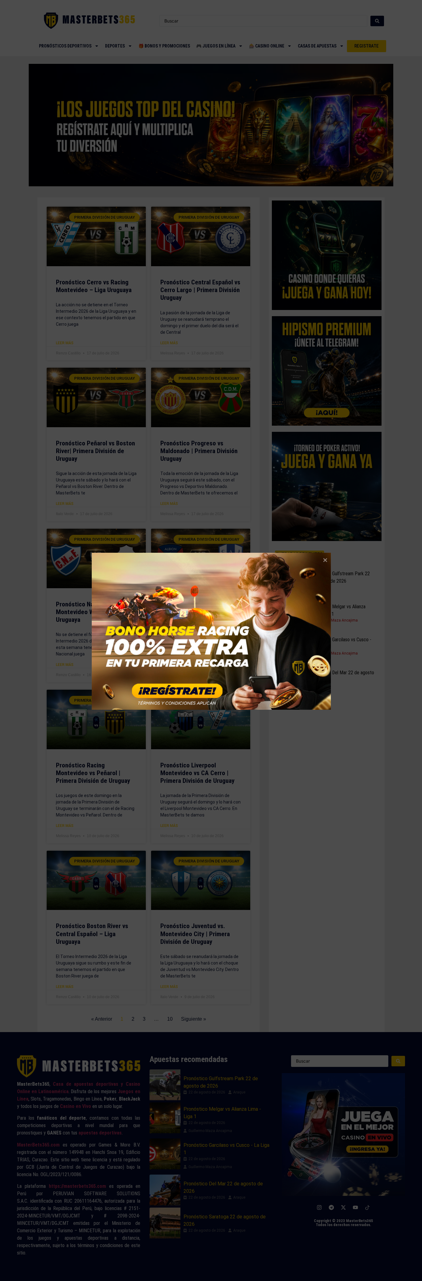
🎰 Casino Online (266, 45)
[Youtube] (355, 1207)
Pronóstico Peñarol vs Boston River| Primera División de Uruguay (95, 451)
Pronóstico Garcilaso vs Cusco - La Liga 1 (340, 643)
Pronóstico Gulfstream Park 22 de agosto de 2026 (339, 577)
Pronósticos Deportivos (65, 45)
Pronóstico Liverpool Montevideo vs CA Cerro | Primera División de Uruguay (197, 773)
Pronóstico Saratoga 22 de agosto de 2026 (225, 1220)
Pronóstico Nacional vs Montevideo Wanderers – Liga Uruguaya (96, 612)
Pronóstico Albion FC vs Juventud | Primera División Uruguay (196, 612)
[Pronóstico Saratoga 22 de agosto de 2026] (165, 1223)
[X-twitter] (343, 1207)
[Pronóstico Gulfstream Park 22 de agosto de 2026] (290, 579)
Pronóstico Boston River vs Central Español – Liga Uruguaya (92, 933)
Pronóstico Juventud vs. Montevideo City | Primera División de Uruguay (195, 933)
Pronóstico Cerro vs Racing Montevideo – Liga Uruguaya (94, 286)
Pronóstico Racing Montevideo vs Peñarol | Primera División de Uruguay (93, 773)
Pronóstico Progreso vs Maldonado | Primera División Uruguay (199, 451)
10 (170, 1019)
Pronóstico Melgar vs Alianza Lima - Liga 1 (337, 610)
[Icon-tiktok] (367, 1207)
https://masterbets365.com (77, 1186)
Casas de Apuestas (317, 45)
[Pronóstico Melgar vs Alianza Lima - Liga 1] (290, 612)
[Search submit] (377, 21)
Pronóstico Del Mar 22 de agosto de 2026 (341, 676)
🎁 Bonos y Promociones (164, 45)
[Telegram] (331, 1207)
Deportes (115, 45)
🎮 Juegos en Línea (215, 45)
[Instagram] (319, 1207)
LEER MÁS (65, 343)
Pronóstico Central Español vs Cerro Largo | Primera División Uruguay (200, 290)
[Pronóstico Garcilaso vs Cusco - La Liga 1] (290, 645)
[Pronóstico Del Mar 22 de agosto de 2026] (290, 678)
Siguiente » (193, 1019)
